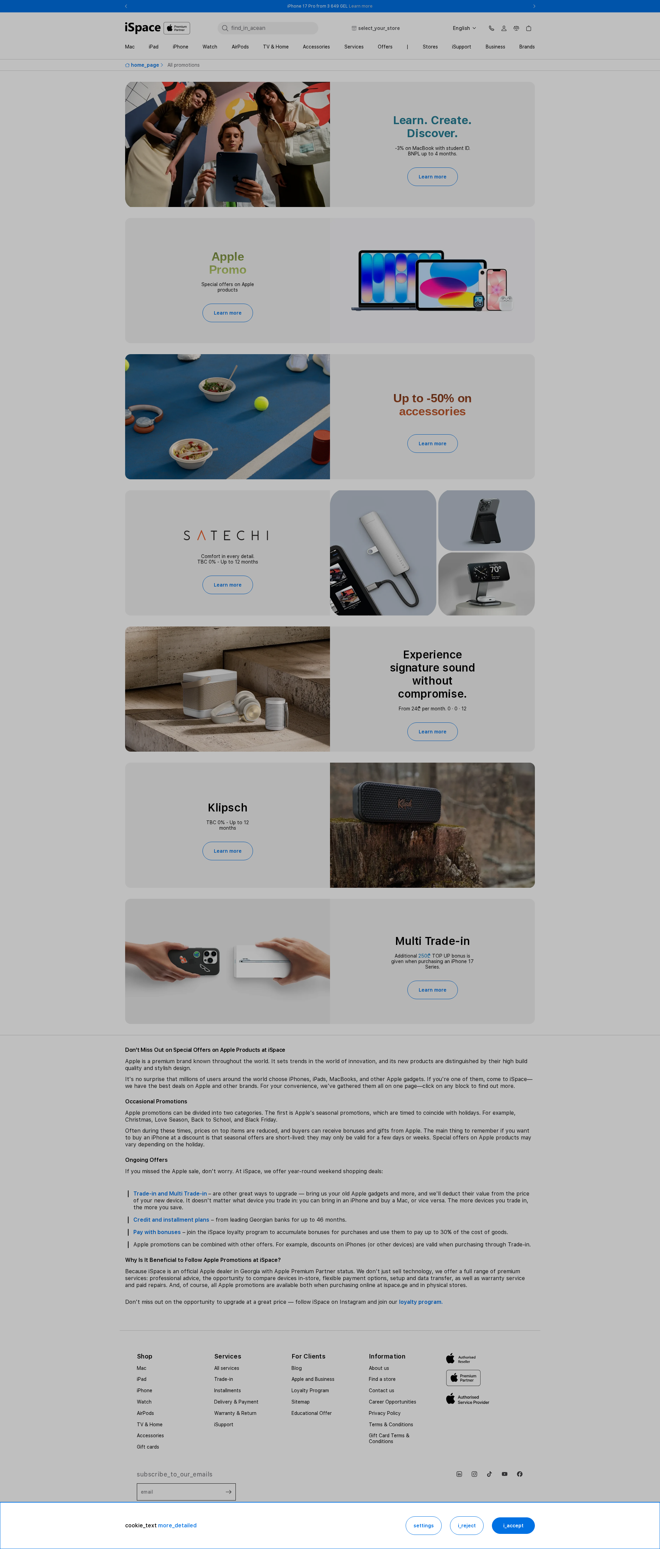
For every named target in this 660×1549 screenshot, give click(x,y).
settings (424, 1525)
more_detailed (177, 1525)
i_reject (467, 1525)
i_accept (513, 1525)
